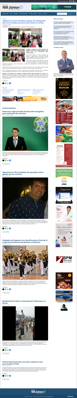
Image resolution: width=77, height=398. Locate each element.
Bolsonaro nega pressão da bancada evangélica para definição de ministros (23, 112)
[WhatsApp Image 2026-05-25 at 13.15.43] (64, 112)
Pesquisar (70, 13)
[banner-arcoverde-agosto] (25, 98)
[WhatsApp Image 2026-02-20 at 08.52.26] (64, 88)
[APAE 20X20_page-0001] (64, 177)
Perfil (11, 13)
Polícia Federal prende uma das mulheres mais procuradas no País (22, 363)
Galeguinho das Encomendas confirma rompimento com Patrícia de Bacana (38, 90)
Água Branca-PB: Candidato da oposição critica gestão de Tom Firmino (22, 173)
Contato (45, 13)
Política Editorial (23, 13)
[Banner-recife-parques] (64, 133)
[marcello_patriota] (64, 307)
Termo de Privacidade (49, 396)
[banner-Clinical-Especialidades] (64, 155)
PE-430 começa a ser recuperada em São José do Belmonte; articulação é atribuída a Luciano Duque (64, 32)
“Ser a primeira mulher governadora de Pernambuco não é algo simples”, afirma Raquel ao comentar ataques (64, 43)
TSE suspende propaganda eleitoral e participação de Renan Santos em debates (63, 27)
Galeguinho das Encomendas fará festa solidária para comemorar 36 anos (24, 90)
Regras (39, 13)
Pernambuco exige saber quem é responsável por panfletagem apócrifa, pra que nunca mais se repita (64, 38)
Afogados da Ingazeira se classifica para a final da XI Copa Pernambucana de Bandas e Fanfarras (25, 241)
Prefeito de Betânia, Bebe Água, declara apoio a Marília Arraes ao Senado (64, 23)
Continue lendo (6, 163)
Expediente (16, 13)
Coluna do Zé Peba (33, 13)
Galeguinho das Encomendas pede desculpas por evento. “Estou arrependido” (8, 90)
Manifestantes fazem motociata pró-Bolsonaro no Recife (24, 302)
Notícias (4, 18)
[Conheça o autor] (64, 61)
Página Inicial (5, 13)
